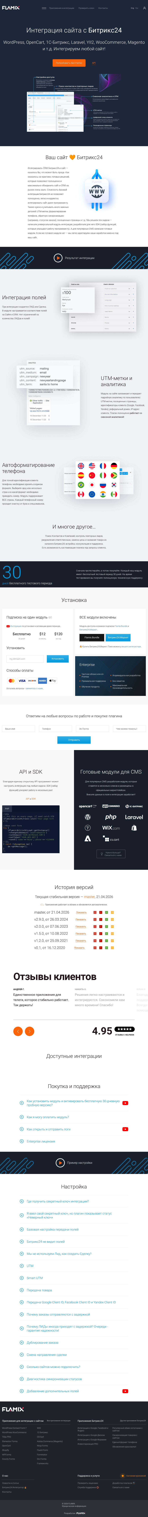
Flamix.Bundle (121, 626)
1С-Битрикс (42, 1432)
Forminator (42, 1454)
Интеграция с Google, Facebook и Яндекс (93, 1429)
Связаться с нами (120, 1487)
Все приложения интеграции (58, 1421)
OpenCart (6, 1445)
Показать (81, 912)
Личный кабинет (144, 8)
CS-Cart (40, 1437)
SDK (34, 798)
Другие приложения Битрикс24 (133, 1421)
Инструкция (15, 626)
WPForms (6, 1454)
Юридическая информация (74, 1506)
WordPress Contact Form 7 (14, 1428)
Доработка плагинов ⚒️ (123, 1483)
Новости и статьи (10, 1483)
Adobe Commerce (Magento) (50, 1441)
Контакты (103, 8)
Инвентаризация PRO (88, 1444)
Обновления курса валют (124, 1447)
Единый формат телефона (124, 1442)
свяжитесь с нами (34, 688)
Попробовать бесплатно (69, 63)
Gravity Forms (8, 1459)
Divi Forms (41, 1459)
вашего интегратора (131, 646)
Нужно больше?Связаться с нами (113, 853)
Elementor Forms (9, 1441)
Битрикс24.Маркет (88, 629)
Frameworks (42, 1463)
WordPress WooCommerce (14, 1432)
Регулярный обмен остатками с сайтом (127, 1429)
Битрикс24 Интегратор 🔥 (14, 1487)
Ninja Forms (42, 1445)
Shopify (5, 1450)
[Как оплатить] (32, 680)
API (94, 63)
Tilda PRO (6, 1437)
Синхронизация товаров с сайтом (124, 1436)
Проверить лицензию (88, 1483)
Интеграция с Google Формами (92, 1439)
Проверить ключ (86, 8)
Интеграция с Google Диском (91, 1435)
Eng (132, 8)
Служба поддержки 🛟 (88, 1487)
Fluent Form (42, 1450)
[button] (18, 1031)
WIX (39, 1428)
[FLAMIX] (11, 9)
